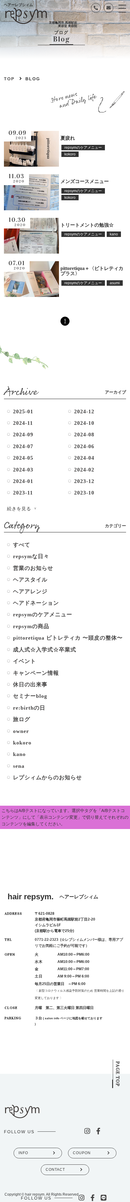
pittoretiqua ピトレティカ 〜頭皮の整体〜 (68, 638)
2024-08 (84, 434)
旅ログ (21, 719)
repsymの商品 (31, 626)
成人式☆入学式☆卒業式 (44, 650)
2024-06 (84, 446)
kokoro (22, 743)
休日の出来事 (30, 684)
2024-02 (84, 470)
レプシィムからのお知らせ (47, 777)
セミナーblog (30, 696)
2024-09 (23, 434)
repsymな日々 (31, 556)
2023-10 (84, 493)
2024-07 (23, 446)
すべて (21, 545)
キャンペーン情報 (36, 673)
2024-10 (84, 423)
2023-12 (84, 481)
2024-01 (23, 481)
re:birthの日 (29, 708)
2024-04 (84, 458)
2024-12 (84, 411)
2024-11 (23, 423)
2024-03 (23, 470)
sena (18, 766)
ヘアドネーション (36, 603)
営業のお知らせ (33, 568)
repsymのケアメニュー (42, 614)
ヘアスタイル (30, 580)
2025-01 (23, 411)
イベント (24, 661)
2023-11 (23, 493)
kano (19, 754)
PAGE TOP (118, 1074)
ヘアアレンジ (30, 591)
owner (21, 731)
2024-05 (23, 458)
